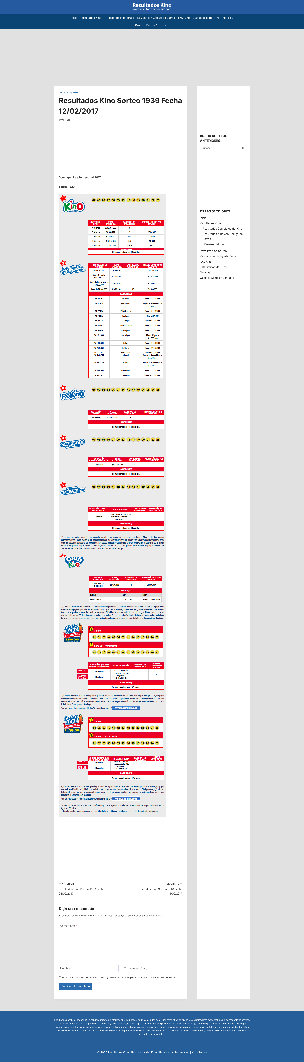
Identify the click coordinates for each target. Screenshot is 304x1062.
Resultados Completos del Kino (223, 228)
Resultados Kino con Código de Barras (223, 236)
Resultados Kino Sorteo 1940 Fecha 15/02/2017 (159, 888)
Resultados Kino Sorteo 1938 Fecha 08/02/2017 (81, 888)
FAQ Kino (184, 17)
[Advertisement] (95, 51)
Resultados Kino (68, 92)
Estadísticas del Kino (206, 17)
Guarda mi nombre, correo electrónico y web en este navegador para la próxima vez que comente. (119, 977)
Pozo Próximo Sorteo (120, 17)
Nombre (66, 968)
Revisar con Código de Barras (156, 17)
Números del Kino (214, 244)
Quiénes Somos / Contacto (152, 25)
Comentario (68, 925)
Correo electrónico (136, 968)
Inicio (74, 17)
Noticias (228, 17)
